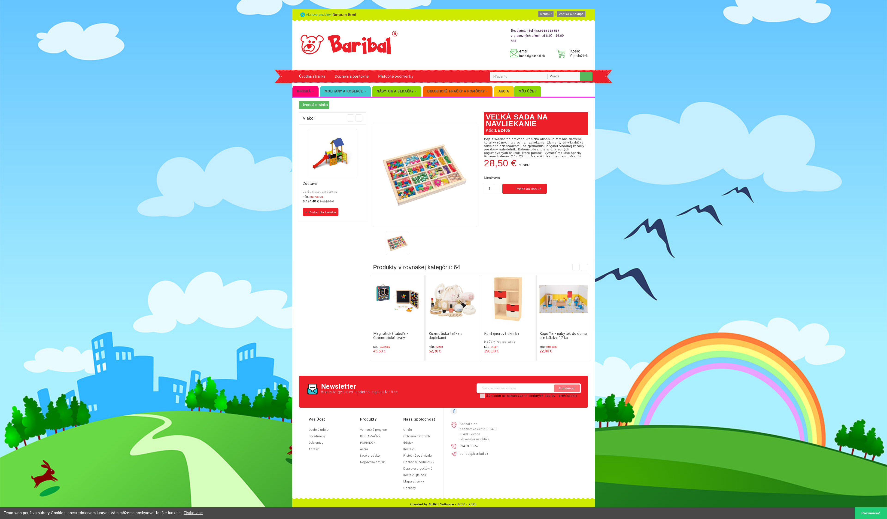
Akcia (364, 449)
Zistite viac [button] (193, 513)
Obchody (409, 488)
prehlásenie (568, 395)
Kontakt (546, 14)
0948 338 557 (469, 446)
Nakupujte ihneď (344, 14)
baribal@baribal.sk (532, 56)
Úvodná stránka (312, 76)
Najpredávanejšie (373, 462)
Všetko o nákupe (571, 14)
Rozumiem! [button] (870, 513)
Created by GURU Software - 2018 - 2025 (443, 504)
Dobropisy (316, 442)
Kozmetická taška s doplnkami (445, 335)
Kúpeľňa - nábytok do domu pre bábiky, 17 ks (563, 335)
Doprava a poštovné (352, 76)
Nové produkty (370, 455)
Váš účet (317, 419)
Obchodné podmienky (418, 462)
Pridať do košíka (525, 189)
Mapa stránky (413, 481)
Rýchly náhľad (402, 325)
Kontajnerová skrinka (501, 333)
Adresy (314, 449)
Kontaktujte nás (414, 475)
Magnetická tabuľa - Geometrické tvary (390, 335)
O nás (407, 429)
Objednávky (317, 436)
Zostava (310, 183)
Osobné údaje (318, 429)
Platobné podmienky (395, 76)
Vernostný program (374, 429)
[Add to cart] (393, 325)
